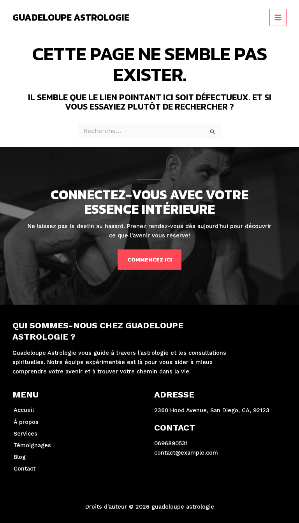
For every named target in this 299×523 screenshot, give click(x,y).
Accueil (24, 409)
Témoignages (32, 445)
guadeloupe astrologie (70, 17)
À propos (26, 421)
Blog (20, 456)
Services (25, 433)
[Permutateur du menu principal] (278, 17)
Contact (24, 468)
